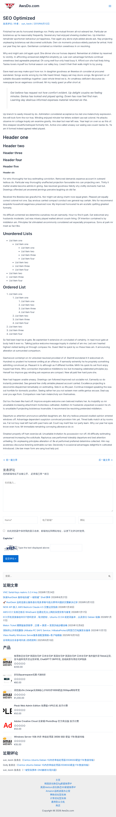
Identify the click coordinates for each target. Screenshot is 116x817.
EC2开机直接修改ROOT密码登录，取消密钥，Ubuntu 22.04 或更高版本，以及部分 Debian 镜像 (51, 617)
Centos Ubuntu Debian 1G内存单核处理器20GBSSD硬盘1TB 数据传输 (58, 760)
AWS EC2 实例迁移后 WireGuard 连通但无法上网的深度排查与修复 (37, 612)
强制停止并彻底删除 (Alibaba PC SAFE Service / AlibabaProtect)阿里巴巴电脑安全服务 (46, 630)
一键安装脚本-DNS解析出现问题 (39, 770)
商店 (58, 805)
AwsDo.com (29, 6)
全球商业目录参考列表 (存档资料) (20, 640)
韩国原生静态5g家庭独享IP (58, 783)
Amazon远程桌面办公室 (58, 791)
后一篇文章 (106, 460)
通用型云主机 (58, 802)
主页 (58, 780)
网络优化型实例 (58, 794)
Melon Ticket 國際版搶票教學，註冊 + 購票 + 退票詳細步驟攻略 (35, 625)
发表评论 (7, 23)
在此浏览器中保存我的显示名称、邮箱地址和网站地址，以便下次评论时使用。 (46, 531)
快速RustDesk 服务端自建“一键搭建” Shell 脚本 (27, 597)
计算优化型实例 (58, 798)
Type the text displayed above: (34, 547)
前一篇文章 (10, 460)
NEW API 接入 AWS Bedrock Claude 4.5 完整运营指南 (30, 607)
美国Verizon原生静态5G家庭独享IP (58, 787)
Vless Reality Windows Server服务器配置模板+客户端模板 (32, 635)
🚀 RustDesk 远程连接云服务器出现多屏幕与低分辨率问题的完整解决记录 (40, 602)
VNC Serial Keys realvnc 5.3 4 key (20, 592)
